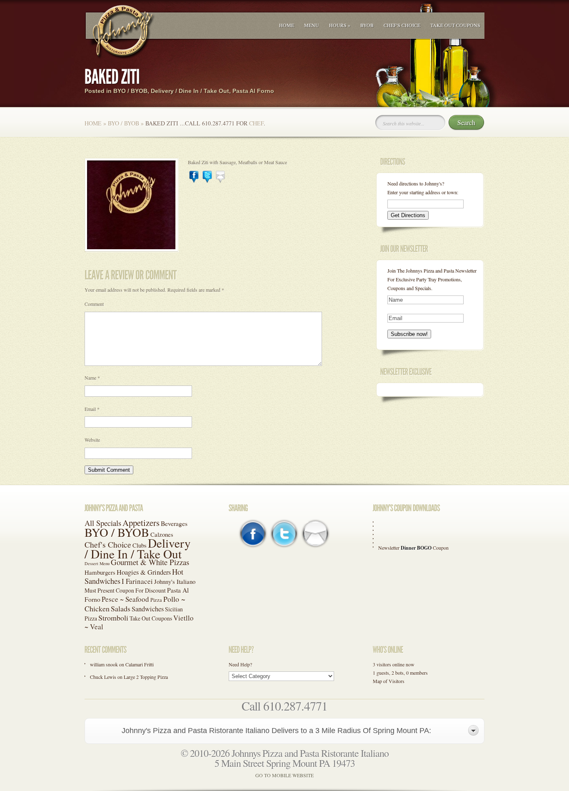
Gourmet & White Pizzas (150, 562)
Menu (311, 25)
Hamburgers (100, 572)
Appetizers (141, 522)
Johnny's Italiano (174, 581)
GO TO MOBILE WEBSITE (284, 775)
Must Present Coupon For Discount (125, 590)
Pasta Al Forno (253, 91)
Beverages (174, 523)
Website (92, 439)
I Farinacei (137, 581)
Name (92, 377)
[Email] (221, 181)
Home (286, 25)
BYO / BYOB (130, 91)
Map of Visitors (388, 681)
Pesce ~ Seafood (125, 599)
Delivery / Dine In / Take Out (190, 91)
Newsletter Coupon (413, 547)
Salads (120, 608)
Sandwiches (148, 608)
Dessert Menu (97, 563)
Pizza (156, 599)
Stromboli (113, 618)
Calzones (161, 534)
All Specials (103, 523)
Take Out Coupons (455, 25)
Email (92, 409)
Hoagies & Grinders (144, 572)
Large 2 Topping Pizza (146, 676)
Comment (94, 303)
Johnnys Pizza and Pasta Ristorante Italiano (310, 753)
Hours (339, 25)
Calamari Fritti (139, 664)
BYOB (367, 25)
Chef (256, 123)
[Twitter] (207, 181)
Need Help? (240, 664)
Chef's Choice (402, 25)
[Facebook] (194, 181)
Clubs (139, 545)
